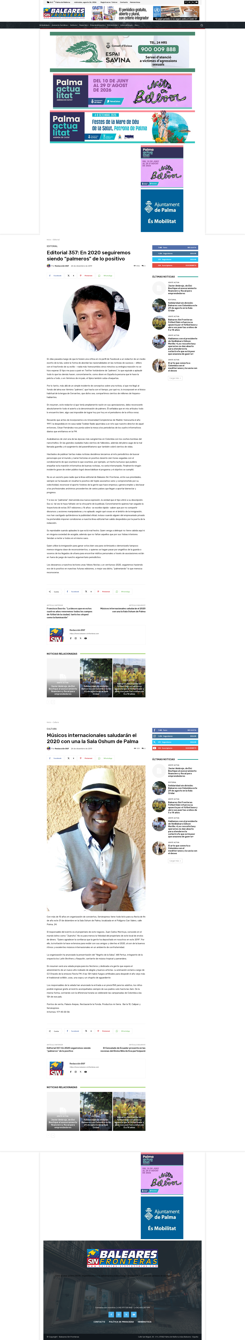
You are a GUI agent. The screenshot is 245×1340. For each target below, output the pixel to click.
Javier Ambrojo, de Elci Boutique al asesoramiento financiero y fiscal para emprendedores (63, 690)
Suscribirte (191, 265)
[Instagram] (189, 2)
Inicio (49, 239)
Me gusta (192, 247)
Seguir (193, 253)
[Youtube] (196, 2)
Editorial (56, 239)
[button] (201, 25)
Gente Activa (62, 683)
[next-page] (53, 702)
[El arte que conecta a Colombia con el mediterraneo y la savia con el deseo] (159, 365)
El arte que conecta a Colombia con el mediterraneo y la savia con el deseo (182, 367)
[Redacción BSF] (49, 266)
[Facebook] (186, 2)
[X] (193, 2)
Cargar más (174, 378)
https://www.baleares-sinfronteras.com (84, 633)
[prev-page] (48, 702)
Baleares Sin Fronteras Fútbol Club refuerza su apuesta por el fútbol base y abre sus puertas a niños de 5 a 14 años (129, 688)
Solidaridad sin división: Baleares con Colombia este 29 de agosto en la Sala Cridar (96, 690)
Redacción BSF (62, 266)
